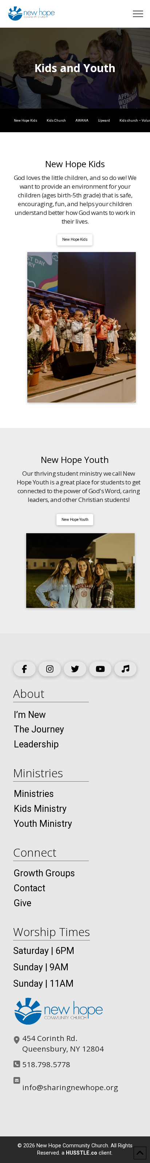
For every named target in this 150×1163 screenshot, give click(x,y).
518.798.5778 (46, 1064)
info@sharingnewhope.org (70, 1087)
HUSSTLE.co (81, 1153)
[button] (138, 14)
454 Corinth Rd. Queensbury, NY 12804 (63, 1043)
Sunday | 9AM (40, 967)
